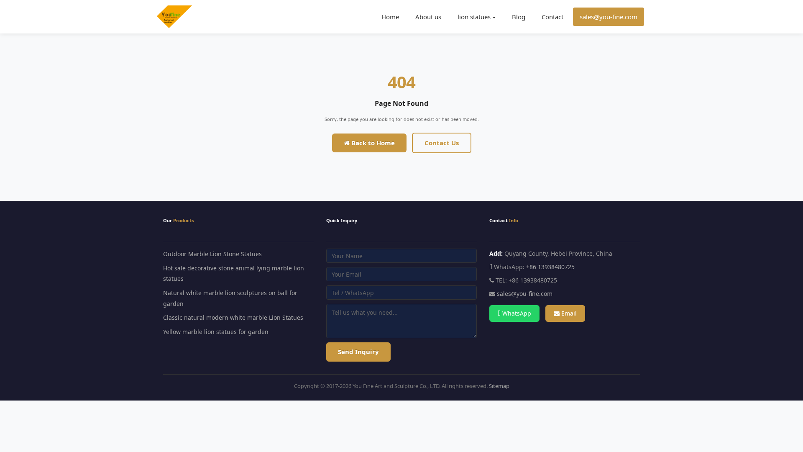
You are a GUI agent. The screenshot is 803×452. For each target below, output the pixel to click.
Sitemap (499, 386)
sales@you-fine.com (608, 17)
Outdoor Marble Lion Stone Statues (212, 254)
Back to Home (372, 143)
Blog (518, 17)
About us (428, 17)
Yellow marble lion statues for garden (216, 332)
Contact (552, 17)
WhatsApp (516, 313)
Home (390, 17)
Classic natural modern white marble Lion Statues (233, 317)
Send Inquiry (358, 351)
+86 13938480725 (550, 267)
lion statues (474, 17)
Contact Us (442, 143)
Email (568, 313)
